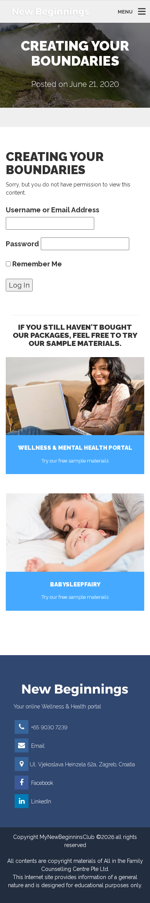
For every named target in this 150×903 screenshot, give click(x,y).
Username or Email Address (52, 210)
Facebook (41, 783)
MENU (125, 11)
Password (22, 244)
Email (37, 746)
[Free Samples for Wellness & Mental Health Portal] (75, 396)
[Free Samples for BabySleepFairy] (75, 532)
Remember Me (36, 264)
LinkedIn (40, 801)
